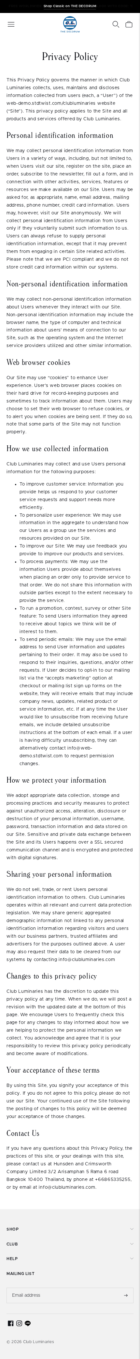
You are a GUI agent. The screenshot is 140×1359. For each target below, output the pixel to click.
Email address (26, 1288)
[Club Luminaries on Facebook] (11, 1325)
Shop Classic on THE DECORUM (70, 6)
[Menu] (11, 24)
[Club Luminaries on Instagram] (19, 1325)
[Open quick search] (115, 24)
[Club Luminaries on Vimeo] (28, 1325)
